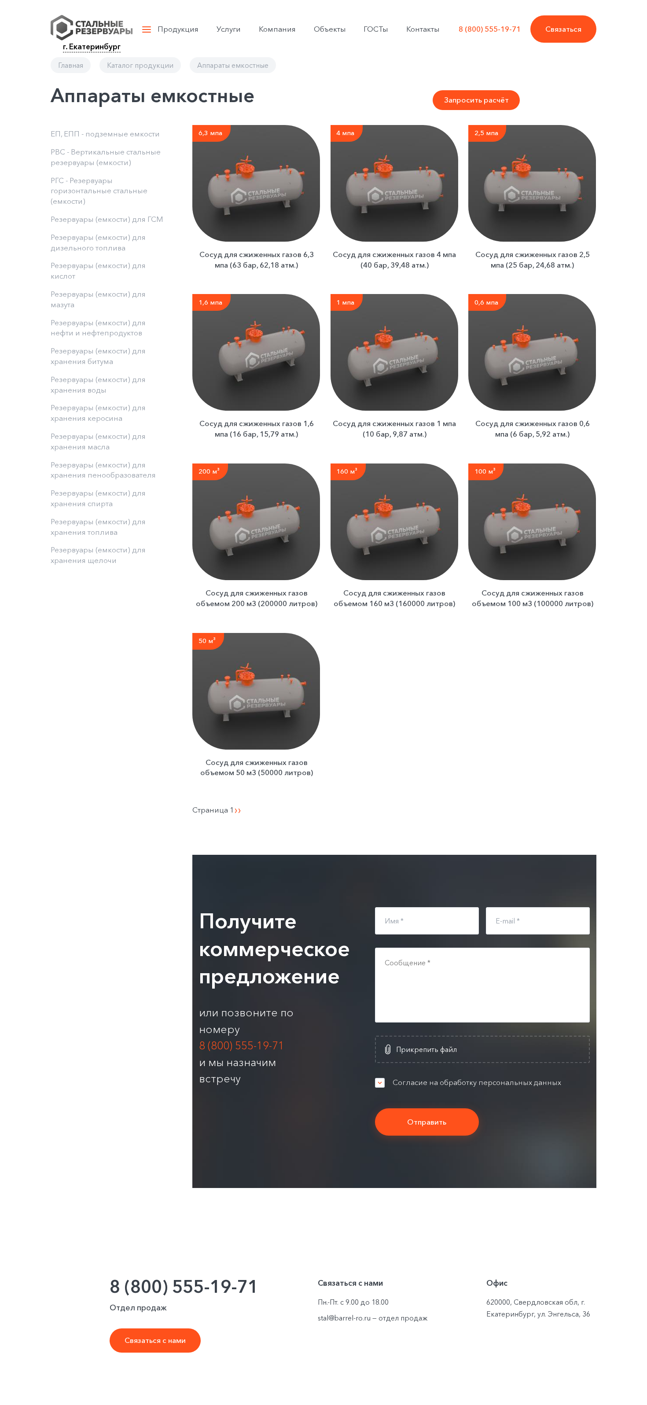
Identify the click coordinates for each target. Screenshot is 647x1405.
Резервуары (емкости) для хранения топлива (98, 527)
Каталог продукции (140, 65)
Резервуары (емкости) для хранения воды (98, 384)
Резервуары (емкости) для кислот (98, 270)
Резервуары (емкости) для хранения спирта (98, 498)
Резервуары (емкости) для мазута (98, 299)
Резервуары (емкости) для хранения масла (98, 441)
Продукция (178, 28)
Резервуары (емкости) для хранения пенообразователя (103, 470)
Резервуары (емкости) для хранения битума (98, 356)
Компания (277, 28)
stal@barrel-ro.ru (344, 1317)
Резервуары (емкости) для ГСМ (107, 219)
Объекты (330, 28)
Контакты (423, 28)
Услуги (229, 28)
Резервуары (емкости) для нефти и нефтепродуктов (98, 328)
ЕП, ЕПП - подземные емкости (105, 133)
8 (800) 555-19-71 (490, 28)
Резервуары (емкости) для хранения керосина (98, 413)
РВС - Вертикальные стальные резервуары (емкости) (106, 157)
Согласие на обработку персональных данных (477, 1082)
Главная (70, 65)
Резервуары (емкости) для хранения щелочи (98, 555)
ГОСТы (376, 28)
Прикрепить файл (426, 1049)
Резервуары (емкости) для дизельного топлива (98, 242)
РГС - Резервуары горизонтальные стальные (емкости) (99, 191)
